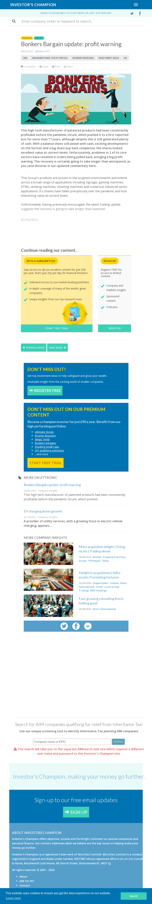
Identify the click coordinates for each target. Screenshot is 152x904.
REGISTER (115, 328)
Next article (56, 347)
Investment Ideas (109, 58)
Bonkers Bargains (83, 58)
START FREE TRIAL (56, 328)
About (23, 876)
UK (125, 58)
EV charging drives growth (43, 511)
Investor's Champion (33, 4)
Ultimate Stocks (44, 432)
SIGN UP (78, 812)
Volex (105, 560)
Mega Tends (42, 439)
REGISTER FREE (47, 390)
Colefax (114, 583)
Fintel (99, 586)
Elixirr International (104, 609)
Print (57, 66)
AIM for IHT (26, 881)
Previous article (34, 347)
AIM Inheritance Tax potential (50, 58)
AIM (25, 58)
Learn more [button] (13, 898)
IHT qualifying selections (49, 450)
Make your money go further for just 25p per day (76, 13)
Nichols (97, 557)
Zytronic (39, 51)
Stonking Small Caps (47, 446)
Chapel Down (100, 583)
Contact (24, 885)
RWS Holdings (98, 590)
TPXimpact (94, 560)
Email (45, 66)
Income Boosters (45, 435)
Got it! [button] (134, 896)
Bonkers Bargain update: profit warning (52, 485)
